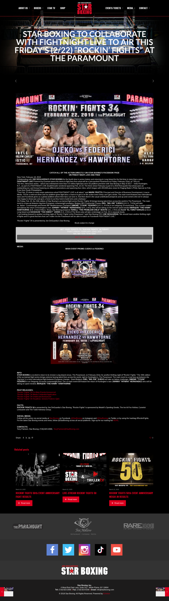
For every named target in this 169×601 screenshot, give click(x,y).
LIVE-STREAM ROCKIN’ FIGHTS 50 (79, 493)
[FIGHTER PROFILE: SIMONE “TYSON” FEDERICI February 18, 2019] (6, 591)
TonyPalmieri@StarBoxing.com (66, 429)
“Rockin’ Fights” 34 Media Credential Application (36, 394)
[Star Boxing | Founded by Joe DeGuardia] (84, 8)
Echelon (106, 594)
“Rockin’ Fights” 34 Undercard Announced (34, 397)
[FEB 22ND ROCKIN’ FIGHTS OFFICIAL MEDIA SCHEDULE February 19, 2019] (162, 591)
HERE (115, 420)
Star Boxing (54, 418)
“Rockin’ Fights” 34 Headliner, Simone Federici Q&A (38, 399)
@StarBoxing (76, 418)
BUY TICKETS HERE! (84, 237)
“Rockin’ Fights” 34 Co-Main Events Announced (36, 392)
